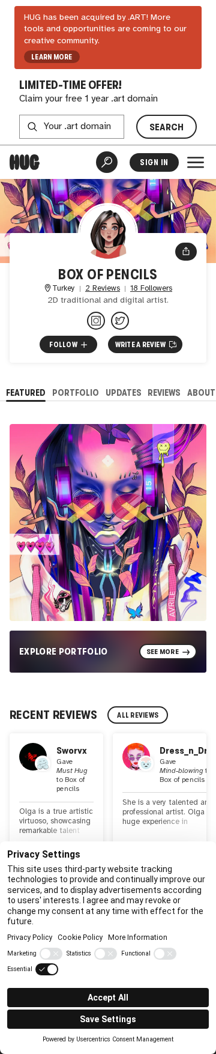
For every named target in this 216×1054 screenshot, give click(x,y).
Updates (124, 392)
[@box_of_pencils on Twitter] (120, 321)
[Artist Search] (107, 162)
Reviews (164, 392)
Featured (26, 392)
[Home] (25, 162)
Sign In (154, 162)
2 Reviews (102, 288)
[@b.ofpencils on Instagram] (96, 321)
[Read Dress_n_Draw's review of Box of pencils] (159, 797)
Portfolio (75, 392)
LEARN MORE (51, 57)
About (201, 392)
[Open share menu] (186, 252)
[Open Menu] (195, 162)
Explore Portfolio (63, 651)
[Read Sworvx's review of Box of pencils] (56, 797)
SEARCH (166, 127)
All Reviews (137, 715)
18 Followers (151, 288)
